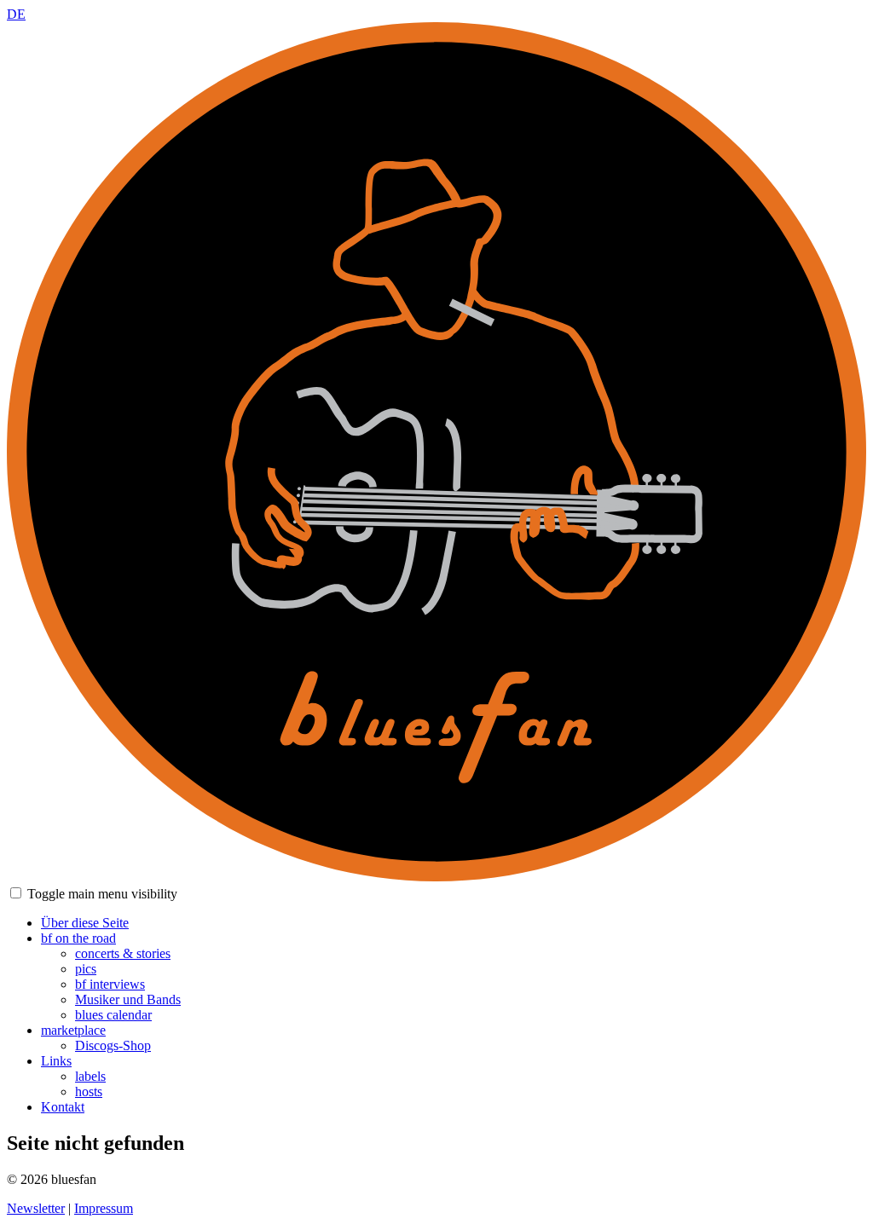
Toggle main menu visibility (102, 893)
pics (85, 968)
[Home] (436, 876)
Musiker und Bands (128, 999)
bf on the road (78, 938)
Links (56, 1061)
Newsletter (36, 1208)
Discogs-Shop (113, 1045)
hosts (88, 1091)
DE (16, 14)
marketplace (73, 1030)
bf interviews (110, 984)
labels (90, 1076)
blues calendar (113, 1015)
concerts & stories (123, 953)
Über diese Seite (85, 922)
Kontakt (62, 1107)
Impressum (103, 1208)
